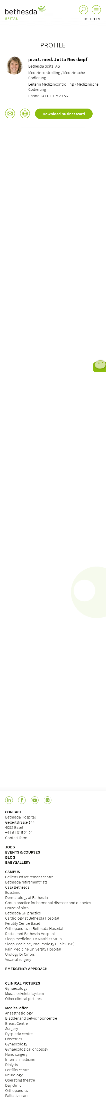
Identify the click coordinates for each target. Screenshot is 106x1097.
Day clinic (13, 1085)
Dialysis (11, 1064)
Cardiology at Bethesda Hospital (32, 918)
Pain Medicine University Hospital (33, 949)
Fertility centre (17, 1069)
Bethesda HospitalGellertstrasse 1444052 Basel (20, 822)
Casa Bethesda (17, 887)
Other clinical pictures (23, 998)
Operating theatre (20, 1080)
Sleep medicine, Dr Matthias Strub (33, 938)
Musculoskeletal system (24, 993)
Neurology (14, 1074)
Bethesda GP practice (23, 912)
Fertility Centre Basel (22, 923)
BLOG (10, 857)
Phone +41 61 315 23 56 (48, 95)
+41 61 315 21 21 (19, 832)
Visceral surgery (18, 959)
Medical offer (16, 1007)
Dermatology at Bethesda (26, 897)
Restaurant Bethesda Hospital (30, 933)
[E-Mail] (10, 114)
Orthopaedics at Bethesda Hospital (34, 928)
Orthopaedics (16, 1090)
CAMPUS (12, 871)
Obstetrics (13, 1038)
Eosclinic (12, 892)
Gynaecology (16, 988)
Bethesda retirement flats (26, 882)
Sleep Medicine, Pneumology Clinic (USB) (39, 943)
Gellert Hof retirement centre (29, 876)
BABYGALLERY (17, 862)
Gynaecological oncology (26, 1049)
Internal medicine (20, 1059)
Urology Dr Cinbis (19, 954)
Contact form (16, 837)
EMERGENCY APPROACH (26, 968)
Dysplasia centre (19, 1033)
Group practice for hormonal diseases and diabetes (48, 902)
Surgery (11, 1028)
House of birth (17, 907)
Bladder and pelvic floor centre (31, 1018)
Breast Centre (16, 1023)
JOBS (10, 846)
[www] (25, 114)
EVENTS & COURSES (22, 852)
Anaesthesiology (19, 1013)
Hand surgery (16, 1054)
